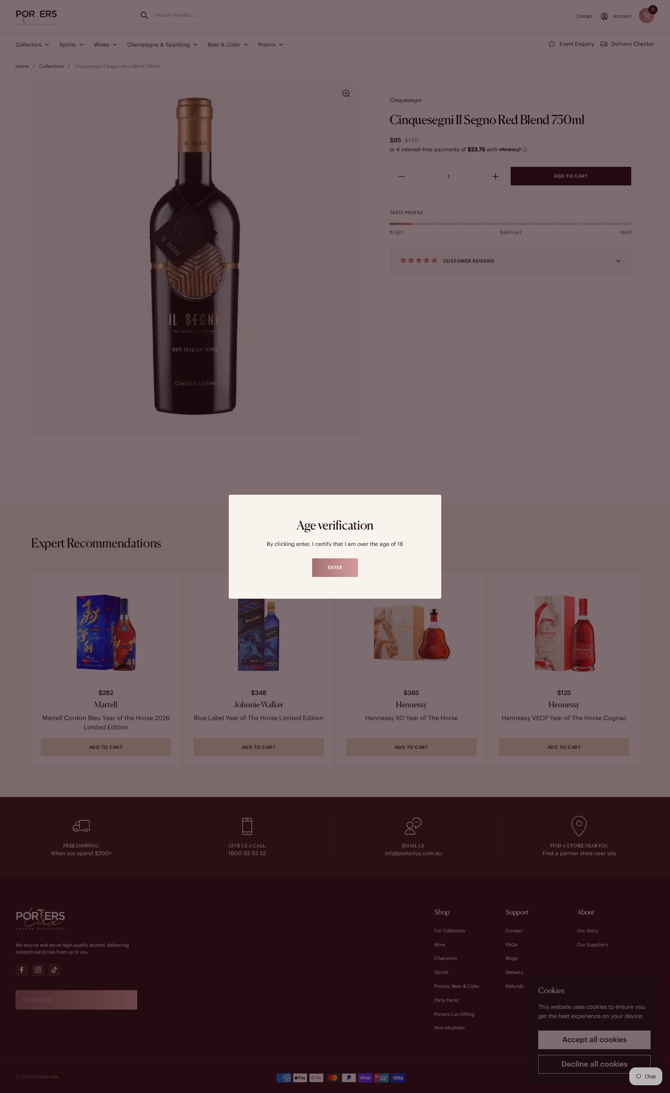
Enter (335, 567)
